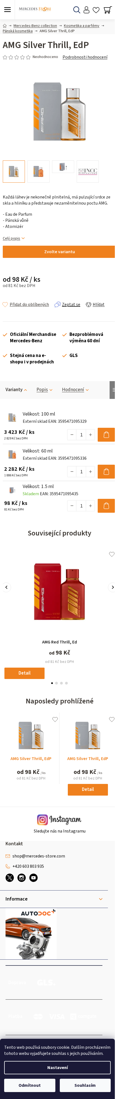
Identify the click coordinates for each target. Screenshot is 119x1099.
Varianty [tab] (14, 389)
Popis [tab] (42, 389)
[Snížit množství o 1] (72, 434)
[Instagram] (21, 878)
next (113, 587)
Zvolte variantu (59, 252)
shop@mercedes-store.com (38, 856)
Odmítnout (30, 1085)
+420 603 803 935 (28, 866)
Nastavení (57, 1068)
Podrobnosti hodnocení (85, 57)
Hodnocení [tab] (73, 389)
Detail (24, 673)
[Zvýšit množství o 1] (90, 434)
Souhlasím (85, 1085)
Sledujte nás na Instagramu (60, 831)
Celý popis (11, 238)
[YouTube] (33, 878)
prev (6, 587)
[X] (10, 878)
